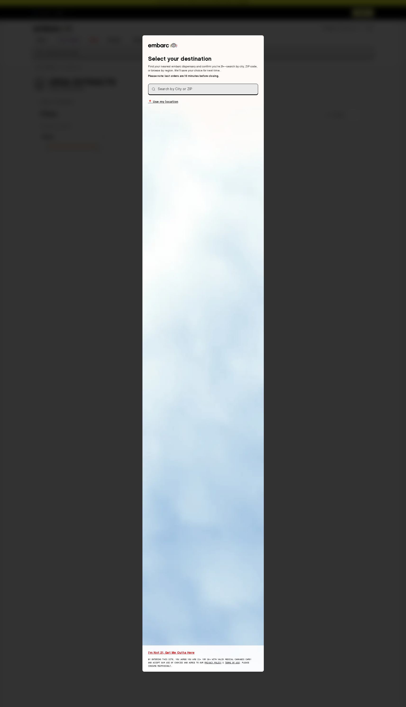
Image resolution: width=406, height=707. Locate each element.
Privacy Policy (213, 663)
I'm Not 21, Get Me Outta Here (171, 652)
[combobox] (203, 89)
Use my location (163, 101)
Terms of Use (232, 663)
